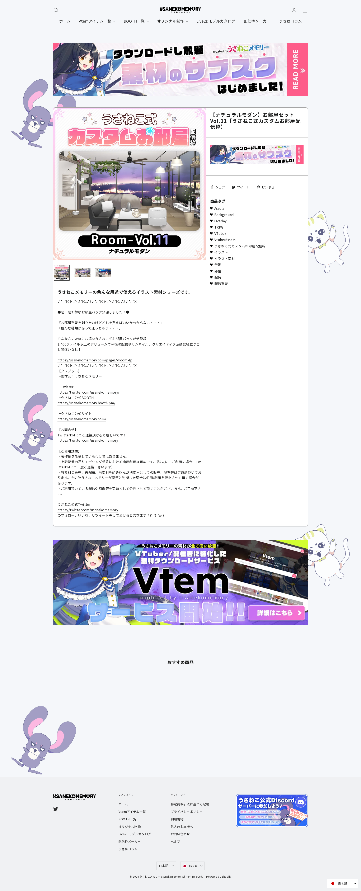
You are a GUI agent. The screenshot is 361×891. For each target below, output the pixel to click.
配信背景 (221, 283)
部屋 (217, 271)
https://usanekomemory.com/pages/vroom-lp (94, 359)
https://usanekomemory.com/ (81, 418)
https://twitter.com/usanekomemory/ (88, 392)
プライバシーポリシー (187, 811)
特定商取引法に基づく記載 (190, 804)
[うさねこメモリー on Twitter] (55, 809)
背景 (217, 265)
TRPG (219, 227)
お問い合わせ (180, 834)
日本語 (163, 865)
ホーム (64, 21)
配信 (217, 277)
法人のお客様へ (182, 826)
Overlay (220, 221)
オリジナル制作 (171, 21)
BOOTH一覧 (135, 21)
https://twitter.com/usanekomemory (87, 440)
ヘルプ (175, 841)
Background (224, 214)
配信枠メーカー (257, 21)
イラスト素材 (224, 258)
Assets (219, 208)
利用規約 (177, 819)
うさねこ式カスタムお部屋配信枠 (240, 246)
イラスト (221, 252)
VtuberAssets (225, 240)
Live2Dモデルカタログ (215, 21)
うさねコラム (290, 21)
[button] (342, 883)
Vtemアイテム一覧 (95, 21)
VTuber (220, 233)
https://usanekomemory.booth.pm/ (86, 402)
